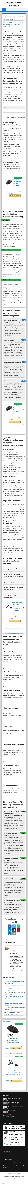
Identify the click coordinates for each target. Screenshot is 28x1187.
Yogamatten (6, 1176)
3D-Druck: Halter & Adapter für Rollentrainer (15, 1115)
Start (10, 16)
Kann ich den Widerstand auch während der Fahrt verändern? (14, 582)
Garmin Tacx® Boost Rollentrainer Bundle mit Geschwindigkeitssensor (17, 607)
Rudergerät (14, 1178)
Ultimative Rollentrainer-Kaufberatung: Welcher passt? (15, 1111)
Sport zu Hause (6, 1175)
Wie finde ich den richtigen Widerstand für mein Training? (13, 569)
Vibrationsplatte (11, 1176)
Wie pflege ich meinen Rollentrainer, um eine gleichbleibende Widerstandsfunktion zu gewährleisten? (14, 595)
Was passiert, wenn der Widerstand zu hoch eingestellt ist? (13, 588)
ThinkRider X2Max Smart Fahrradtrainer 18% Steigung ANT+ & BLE (17, 1129)
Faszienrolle (17, 1175)
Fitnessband (21, 1175)
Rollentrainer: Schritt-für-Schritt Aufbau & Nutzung (15, 1107)
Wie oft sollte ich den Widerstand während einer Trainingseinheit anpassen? (13, 575)
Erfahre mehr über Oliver (17, 970)
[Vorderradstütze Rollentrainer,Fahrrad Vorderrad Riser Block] (13, 1036)
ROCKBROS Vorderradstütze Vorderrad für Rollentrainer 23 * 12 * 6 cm (17, 183)
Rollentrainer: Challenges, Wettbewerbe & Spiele (14, 1103)
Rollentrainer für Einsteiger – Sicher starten (16, 1099)
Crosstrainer (12, 1175)
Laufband (22, 1176)
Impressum (24, 1182)
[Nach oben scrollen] (25, 1184)
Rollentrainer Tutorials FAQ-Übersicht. (12, 1014)
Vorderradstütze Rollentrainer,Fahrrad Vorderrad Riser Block (13, 1040)
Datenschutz (18, 1182)
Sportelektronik (17, 1176)
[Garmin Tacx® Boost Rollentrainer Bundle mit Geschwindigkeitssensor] (13, 1069)
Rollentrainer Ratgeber (14, 4)
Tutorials (14, 16)
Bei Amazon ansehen (14, 195)
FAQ (19, 16)
